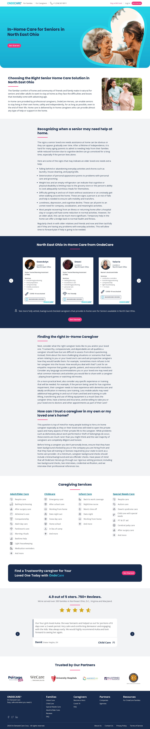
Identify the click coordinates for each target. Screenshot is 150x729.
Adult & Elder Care (53, 710)
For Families (27, 3)
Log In (127, 3)
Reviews (49, 713)
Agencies (103, 703)
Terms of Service (136, 726)
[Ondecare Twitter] (12, 717)
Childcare (49, 493)
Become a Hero (79, 700)
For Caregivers (41, 3)
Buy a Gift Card (116, 3)
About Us (98, 726)
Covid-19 (77, 703)
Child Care (50, 703)
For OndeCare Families (131, 700)
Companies (104, 700)
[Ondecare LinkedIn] (16, 717)
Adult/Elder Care (19, 493)
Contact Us (109, 726)
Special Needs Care (123, 493)
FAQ (47, 717)
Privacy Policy (121, 726)
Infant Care (85, 493)
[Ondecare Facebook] (8, 717)
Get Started (136, 3)
